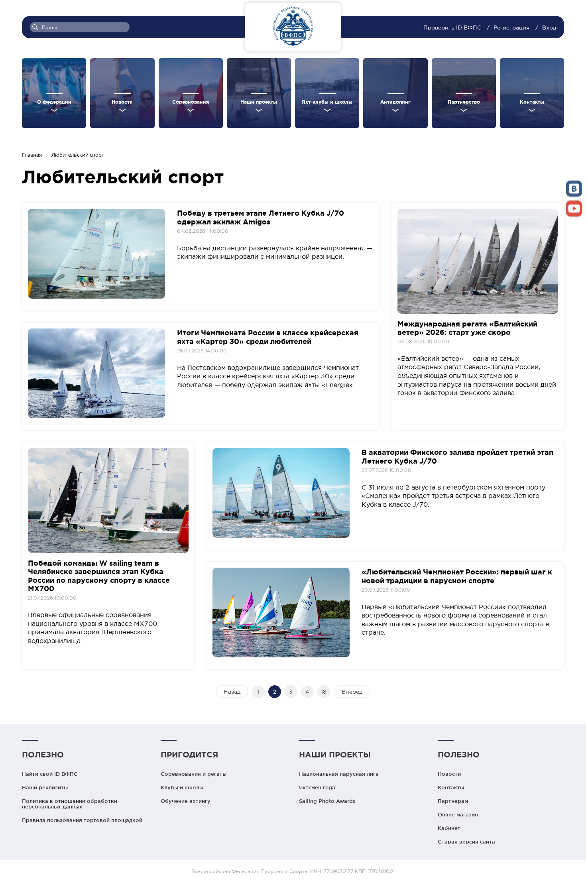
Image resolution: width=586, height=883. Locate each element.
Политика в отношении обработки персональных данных (69, 803)
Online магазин (458, 814)
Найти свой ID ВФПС (50, 774)
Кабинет (449, 828)
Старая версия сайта (466, 841)
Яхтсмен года (317, 787)
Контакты (451, 787)
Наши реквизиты (45, 787)
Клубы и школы (182, 787)
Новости (449, 774)
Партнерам (453, 801)
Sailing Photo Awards (327, 801)
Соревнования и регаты (193, 774)
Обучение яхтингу (185, 801)
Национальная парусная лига (339, 774)
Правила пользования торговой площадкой (82, 820)
